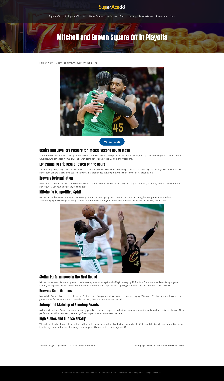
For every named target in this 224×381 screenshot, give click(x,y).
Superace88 (120, 327)
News (51, 62)
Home (42, 62)
